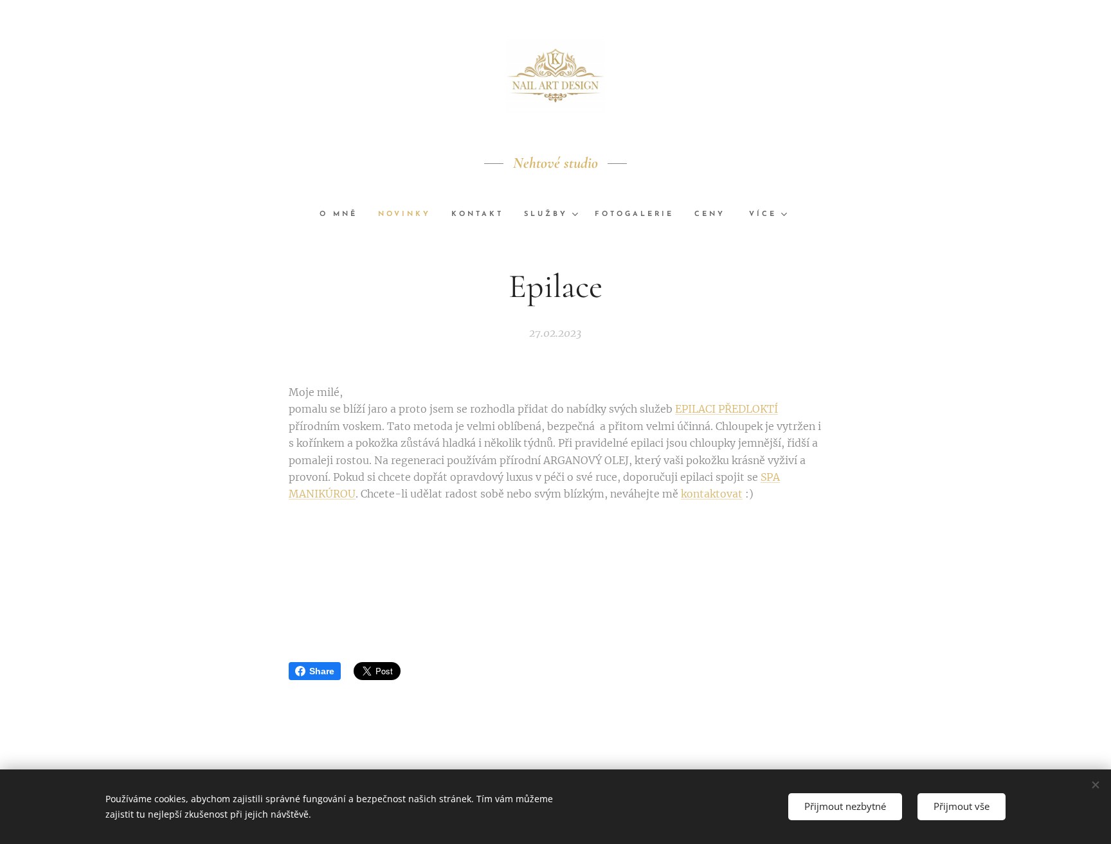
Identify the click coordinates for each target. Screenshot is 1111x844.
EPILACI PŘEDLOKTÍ (726, 408)
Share (321, 671)
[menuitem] (344, 215)
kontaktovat (712, 493)
